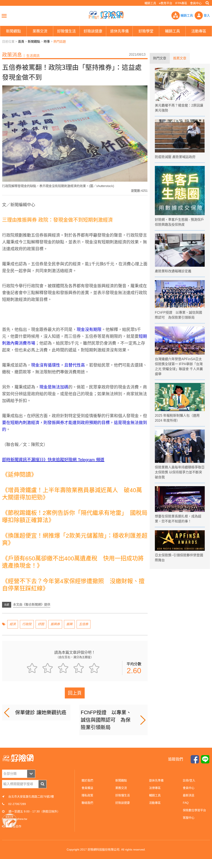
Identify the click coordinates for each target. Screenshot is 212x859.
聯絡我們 (87, 802)
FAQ (186, 802)
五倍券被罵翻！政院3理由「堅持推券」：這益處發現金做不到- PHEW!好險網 (106, 15)
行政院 (26, 624)
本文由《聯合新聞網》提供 (31, 604)
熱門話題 (59, 41)
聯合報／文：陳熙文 (24, 444)
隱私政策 (87, 795)
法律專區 (155, 787)
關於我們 (87, 780)
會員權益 (87, 787)
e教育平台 (165, 3)
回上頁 (75, 693)
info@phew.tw (18, 819)
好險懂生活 (122, 795)
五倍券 (83, 624)
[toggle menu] (4, 16)
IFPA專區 (181, 3)
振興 (69, 624)
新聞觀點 (34, 41)
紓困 (41, 624)
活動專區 (155, 802)
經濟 (13, 624)
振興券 (55, 624)
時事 (47, 41)
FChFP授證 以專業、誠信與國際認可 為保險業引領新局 (106, 720)
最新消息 (188, 795)
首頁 (21, 41)
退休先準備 (156, 780)
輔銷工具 (150, 3)
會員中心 (196, 3)
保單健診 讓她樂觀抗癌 (40, 712)
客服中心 (188, 817)
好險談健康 (122, 802)
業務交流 (121, 787)
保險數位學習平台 (194, 810)
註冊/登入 (189, 780)
